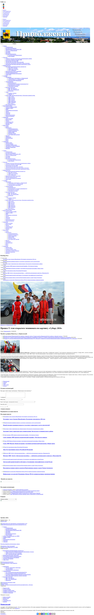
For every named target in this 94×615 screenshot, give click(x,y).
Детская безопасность (13, 128)
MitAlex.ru (17, 608)
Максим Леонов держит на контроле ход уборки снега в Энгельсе (25, 493)
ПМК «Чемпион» (12, 102)
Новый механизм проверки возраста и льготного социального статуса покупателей (21, 261)
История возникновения (11, 48)
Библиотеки (10, 90)
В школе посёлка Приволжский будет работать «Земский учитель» (48, 336)
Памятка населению (12, 131)
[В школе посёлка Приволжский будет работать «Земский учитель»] (18, 336)
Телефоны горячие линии (11, 145)
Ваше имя (3, 399)
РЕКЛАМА (5, 16)
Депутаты (5, 57)
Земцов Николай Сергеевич (22, 489)
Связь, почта (8, 74)
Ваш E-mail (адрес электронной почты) (9, 401)
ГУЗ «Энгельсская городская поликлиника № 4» (16, 572)
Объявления (8, 136)
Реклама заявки (9, 123)
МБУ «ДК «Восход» (12, 88)
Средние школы (9, 568)
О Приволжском (9, 47)
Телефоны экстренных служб (9, 591)
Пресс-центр (6, 125)
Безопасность (8, 127)
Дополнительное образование (14, 80)
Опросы (7, 120)
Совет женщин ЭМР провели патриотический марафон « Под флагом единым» (20, 266)
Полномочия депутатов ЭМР (12, 60)
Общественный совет (7, 11)
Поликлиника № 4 (12, 82)
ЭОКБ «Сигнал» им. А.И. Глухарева (14, 552)
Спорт (7, 92)
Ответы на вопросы (10, 116)
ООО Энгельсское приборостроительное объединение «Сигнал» (20, 551)
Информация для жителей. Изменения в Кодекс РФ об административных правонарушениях (23, 279)
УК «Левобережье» (6, 12)
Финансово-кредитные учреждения (13, 71)
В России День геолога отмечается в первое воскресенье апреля (25, 490)
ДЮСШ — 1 (11, 94)
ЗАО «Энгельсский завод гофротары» (14, 554)
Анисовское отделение (13, 86)
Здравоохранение (9, 81)
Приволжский (7, 331)
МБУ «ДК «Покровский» (13, 89)
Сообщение (3, 397)
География (8, 51)
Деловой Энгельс (6, 13)
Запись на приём (9, 118)
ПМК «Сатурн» (11, 97)
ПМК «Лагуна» (11, 98)
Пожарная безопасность (13, 130)
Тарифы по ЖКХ (9, 108)
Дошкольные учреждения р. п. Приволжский (18, 78)
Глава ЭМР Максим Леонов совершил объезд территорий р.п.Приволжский (26, 494)
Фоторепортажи (9, 138)
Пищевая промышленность (12, 72)
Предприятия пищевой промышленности (12, 556)
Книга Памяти (11, 56)
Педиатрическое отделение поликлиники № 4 (18, 83)
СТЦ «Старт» (11, 96)
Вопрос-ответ (9, 119)
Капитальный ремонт (10, 115)
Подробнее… (3, 613)
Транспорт (8, 112)
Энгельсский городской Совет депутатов (15, 62)
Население (8, 52)
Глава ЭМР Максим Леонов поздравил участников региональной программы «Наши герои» (23, 268)
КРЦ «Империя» (6, 14)
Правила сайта (9, 142)
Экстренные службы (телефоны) (13, 146)
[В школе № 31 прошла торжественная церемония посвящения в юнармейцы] (20, 337)
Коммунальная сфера (7, 105)
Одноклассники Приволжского (15, 55)
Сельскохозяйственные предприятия (14, 73)
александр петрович (7, 489)
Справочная (5, 141)
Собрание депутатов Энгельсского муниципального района (19, 58)
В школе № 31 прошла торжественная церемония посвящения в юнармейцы (54, 337)
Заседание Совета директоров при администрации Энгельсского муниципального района (22, 263)
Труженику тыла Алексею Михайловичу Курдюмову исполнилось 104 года (19, 259)
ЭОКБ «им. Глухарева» (13, 69)
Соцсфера (5, 75)
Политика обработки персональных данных (10, 544)
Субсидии (8, 113)
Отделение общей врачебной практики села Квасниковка (18, 574)
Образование (8, 77)
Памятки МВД (11, 132)
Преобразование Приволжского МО (13, 49)
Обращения (5, 117)
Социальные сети (9, 121)
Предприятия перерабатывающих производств (16, 66)
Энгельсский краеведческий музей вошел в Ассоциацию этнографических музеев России (22, 275)
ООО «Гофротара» (12, 70)
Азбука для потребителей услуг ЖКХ (11, 536)
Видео (7, 139)
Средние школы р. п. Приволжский (16, 79)
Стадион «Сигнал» (12, 93)
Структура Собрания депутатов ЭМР (14, 59)
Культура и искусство (10, 87)
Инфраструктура (6, 65)
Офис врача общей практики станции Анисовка (16, 575)
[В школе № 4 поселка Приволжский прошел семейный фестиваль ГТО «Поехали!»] (21, 338)
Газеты (7, 126)
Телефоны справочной (10, 147)
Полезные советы (12, 133)
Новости (4, 19)
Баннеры (7, 124)
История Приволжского (11, 54)
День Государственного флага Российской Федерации (15, 270)
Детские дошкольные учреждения (13, 567)
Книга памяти (5, 15)
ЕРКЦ (7, 109)
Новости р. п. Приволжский (7, 325)
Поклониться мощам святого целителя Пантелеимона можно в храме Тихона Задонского (22, 277)
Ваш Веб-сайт (4, 404)
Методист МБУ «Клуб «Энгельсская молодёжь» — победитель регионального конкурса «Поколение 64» (26, 273)
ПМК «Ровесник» (12, 101)
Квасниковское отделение (14, 85)
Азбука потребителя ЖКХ (11, 107)
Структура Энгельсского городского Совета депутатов (18, 63)
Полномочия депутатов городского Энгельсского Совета (18, 64)
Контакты (8, 148)
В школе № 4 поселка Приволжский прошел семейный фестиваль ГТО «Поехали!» (59, 338)
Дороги (7, 111)
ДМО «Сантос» (11, 100)
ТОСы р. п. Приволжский (11, 50)
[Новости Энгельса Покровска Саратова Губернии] (45, 42)
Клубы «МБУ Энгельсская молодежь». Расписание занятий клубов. (20, 95)
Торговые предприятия (8, 558)
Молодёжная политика (11, 104)
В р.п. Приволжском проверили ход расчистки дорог (21, 491)
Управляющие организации (12, 110)
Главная (5, 46)
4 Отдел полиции (9, 143)
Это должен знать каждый (14, 134)
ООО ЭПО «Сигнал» (13, 67)
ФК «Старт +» (11, 103)
